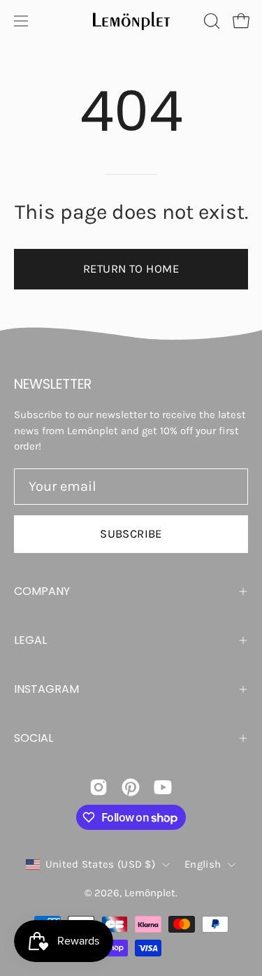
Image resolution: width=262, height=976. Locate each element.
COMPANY (42, 591)
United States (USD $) (100, 864)
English (202, 864)
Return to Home (131, 268)
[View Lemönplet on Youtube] (162, 787)
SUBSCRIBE (131, 533)
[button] (210, 21)
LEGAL (30, 640)
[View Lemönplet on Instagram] (98, 787)
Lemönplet (149, 893)
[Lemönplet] (131, 21)
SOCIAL (33, 738)
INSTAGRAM (46, 689)
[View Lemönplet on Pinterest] (130, 787)
